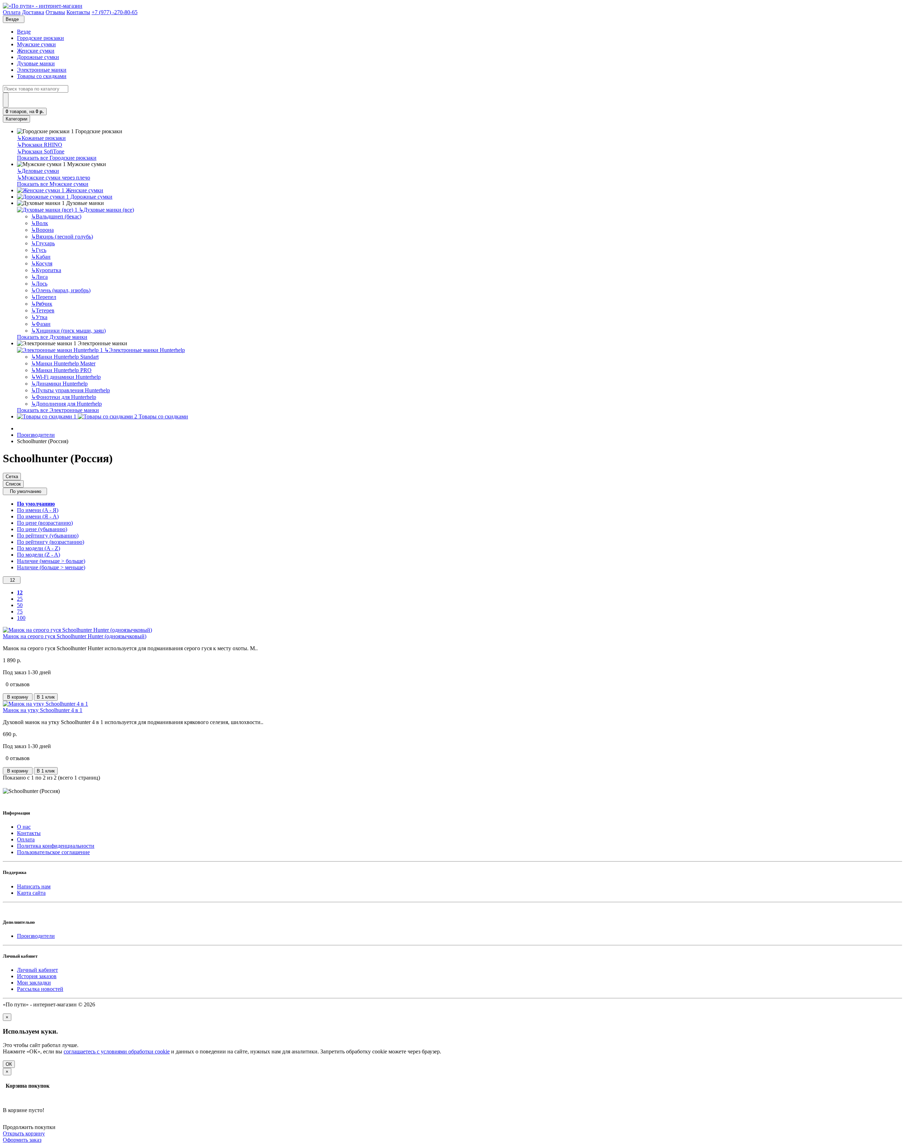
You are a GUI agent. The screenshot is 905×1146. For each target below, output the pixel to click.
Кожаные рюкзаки (41, 138)
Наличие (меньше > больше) (51, 561)
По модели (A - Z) (38, 548)
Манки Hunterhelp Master (63, 363)
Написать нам (34, 886)
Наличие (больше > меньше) (51, 567)
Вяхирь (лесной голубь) (62, 237)
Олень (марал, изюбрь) (60, 290)
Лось (39, 284)
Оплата (26, 839)
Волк (39, 223)
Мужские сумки (36, 44)
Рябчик (41, 304)
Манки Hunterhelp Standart (65, 357)
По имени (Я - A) (38, 516)
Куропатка (46, 270)
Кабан (41, 257)
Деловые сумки (38, 171)
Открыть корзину (24, 1133)
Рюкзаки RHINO (39, 145)
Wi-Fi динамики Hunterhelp (66, 377)
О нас (24, 827)
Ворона (42, 230)
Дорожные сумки (38, 57)
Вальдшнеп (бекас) (56, 216)
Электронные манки (41, 70)
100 (21, 618)
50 (20, 605)
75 (20, 612)
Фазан (41, 324)
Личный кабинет (37, 970)
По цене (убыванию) (42, 529)
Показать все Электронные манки (58, 410)
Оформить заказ (22, 1140)
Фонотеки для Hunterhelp (63, 397)
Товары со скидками (41, 76)
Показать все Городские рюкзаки (57, 158)
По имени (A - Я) (37, 510)
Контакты (29, 833)
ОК (9, 1064)
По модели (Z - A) (38, 555)
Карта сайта (31, 893)
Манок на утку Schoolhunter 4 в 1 (42, 710)
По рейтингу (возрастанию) (50, 542)
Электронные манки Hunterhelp (144, 350)
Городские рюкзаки (40, 38)
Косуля (41, 263)
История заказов (37, 976)
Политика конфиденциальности (55, 846)
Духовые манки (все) (106, 210)
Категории (16, 119)
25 (20, 599)
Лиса (39, 277)
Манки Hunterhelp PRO (61, 370)
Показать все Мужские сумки (52, 184)
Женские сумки (35, 51)
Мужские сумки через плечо (53, 178)
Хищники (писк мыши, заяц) (68, 331)
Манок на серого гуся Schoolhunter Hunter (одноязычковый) (74, 636)
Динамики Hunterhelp (59, 384)
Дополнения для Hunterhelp (66, 404)
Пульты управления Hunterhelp (70, 390)
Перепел (43, 297)
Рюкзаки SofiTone (40, 151)
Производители (36, 435)
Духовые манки (36, 63)
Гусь (38, 250)
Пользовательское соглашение (53, 852)
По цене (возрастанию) (45, 523)
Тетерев (42, 310)
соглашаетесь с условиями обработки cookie (117, 1051)
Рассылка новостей (40, 989)
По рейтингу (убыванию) (47, 536)
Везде (24, 32)
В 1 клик (46, 697)
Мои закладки (34, 983)
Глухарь (43, 243)
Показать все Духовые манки (52, 337)
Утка (39, 317)
